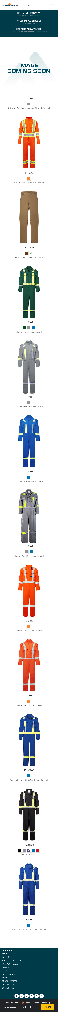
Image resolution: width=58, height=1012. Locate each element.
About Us (6, 953)
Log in (52, 5)
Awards (5, 967)
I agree (48, 1007)
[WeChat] (41, 996)
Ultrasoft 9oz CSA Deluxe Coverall (29, 556)
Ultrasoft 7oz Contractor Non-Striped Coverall (29, 108)
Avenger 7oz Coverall (29, 854)
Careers (6, 957)
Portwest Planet (10, 964)
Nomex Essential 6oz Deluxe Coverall (29, 929)
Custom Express (9, 981)
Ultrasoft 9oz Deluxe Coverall (29, 705)
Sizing (5, 977)
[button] (29, 4)
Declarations (8, 984)
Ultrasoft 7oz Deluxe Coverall (29, 332)
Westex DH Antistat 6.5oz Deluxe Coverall (29, 780)
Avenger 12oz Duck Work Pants (29, 257)
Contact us (7, 950)
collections (8, 988)
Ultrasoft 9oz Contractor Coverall (29, 406)
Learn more (35, 1007)
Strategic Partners (11, 960)
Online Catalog (9, 974)
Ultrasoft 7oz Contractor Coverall (29, 481)
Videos (5, 971)
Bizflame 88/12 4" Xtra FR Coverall (28, 182)
